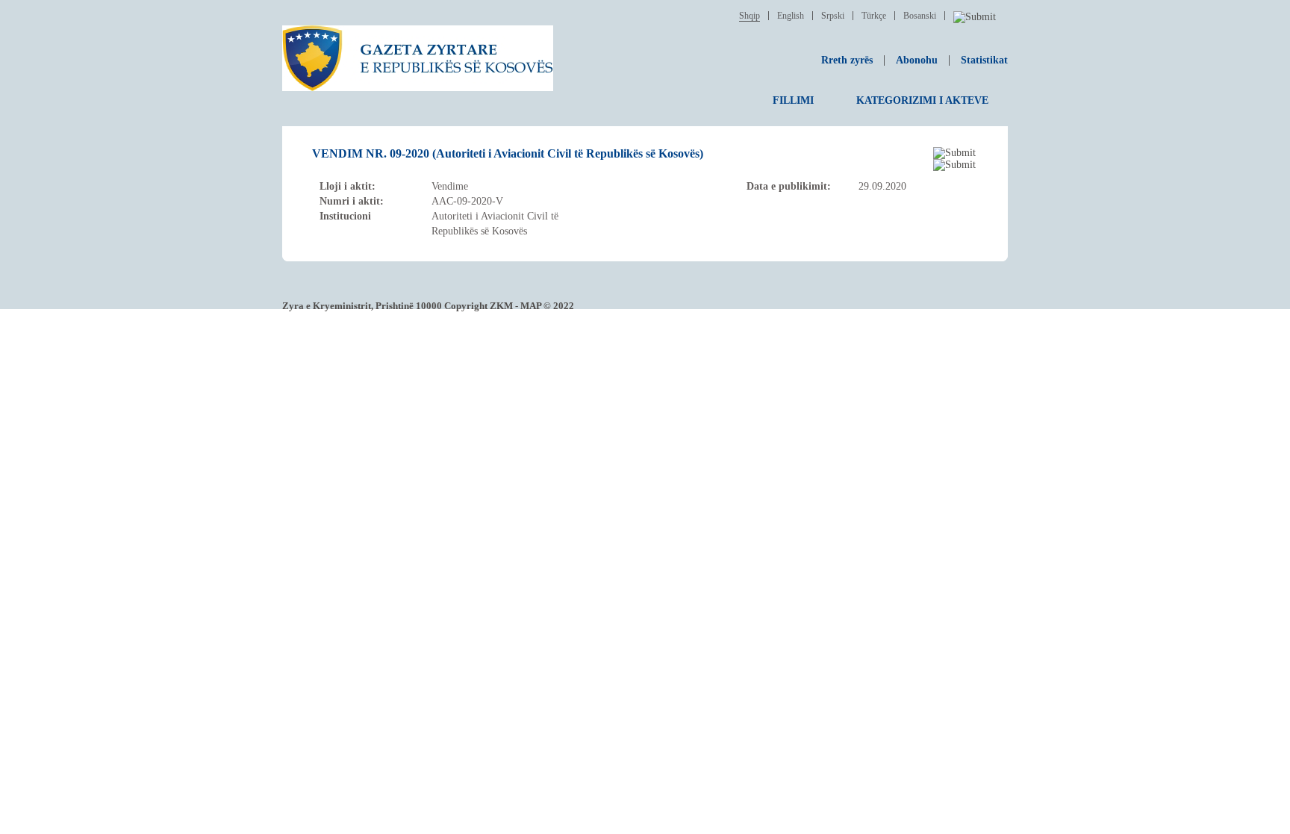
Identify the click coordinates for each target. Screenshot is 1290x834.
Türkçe (873, 15)
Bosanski (919, 15)
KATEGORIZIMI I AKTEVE (922, 100)
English (790, 15)
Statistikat (984, 60)
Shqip (749, 15)
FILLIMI (793, 100)
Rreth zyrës (847, 60)
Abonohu (917, 60)
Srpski (832, 15)
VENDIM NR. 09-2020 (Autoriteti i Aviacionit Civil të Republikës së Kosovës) (507, 153)
